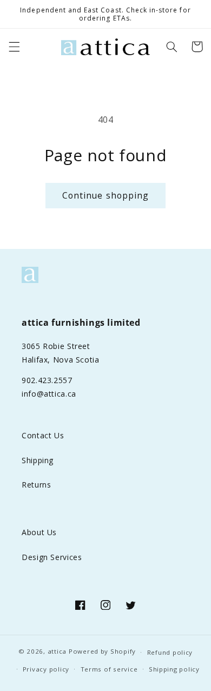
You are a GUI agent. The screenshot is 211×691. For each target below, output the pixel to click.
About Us (39, 532)
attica (57, 652)
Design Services (52, 557)
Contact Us (43, 435)
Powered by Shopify (102, 652)
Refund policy (170, 652)
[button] (14, 46)
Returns (36, 484)
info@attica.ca (49, 394)
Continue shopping (105, 195)
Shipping (38, 460)
